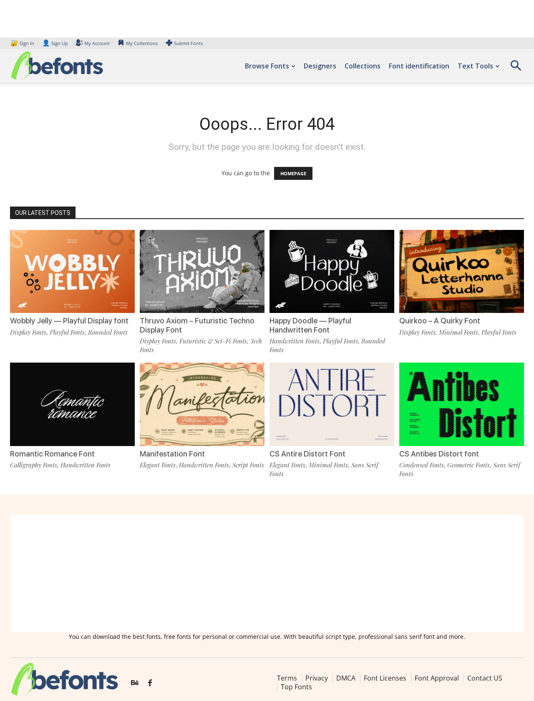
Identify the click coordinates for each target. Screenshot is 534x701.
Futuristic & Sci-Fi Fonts (213, 341)
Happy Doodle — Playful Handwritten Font (310, 325)
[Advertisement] (267, 573)
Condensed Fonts (421, 465)
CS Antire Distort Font (307, 453)
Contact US (484, 678)
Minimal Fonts (458, 332)
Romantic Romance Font (52, 453)
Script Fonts (248, 465)
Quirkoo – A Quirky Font (439, 320)
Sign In (22, 43)
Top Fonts (296, 687)
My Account (97, 43)
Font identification (419, 66)
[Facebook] (150, 683)
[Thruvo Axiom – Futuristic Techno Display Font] (202, 271)
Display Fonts (28, 332)
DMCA (345, 678)
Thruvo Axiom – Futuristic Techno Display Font (197, 325)
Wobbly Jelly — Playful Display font (69, 320)
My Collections (142, 43)
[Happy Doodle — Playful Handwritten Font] (332, 271)
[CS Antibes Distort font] (461, 404)
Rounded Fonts (108, 332)
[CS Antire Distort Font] (332, 404)
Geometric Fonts (468, 465)
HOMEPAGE (293, 173)
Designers (320, 66)
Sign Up (55, 43)
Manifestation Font (172, 453)
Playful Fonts (67, 332)
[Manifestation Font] (202, 404)
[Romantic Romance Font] (72, 404)
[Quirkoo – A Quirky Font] (461, 271)
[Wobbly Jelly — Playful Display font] (72, 271)
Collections (362, 66)
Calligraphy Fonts (33, 465)
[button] (516, 68)
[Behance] (135, 683)
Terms (287, 678)
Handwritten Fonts (295, 341)
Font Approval (437, 678)
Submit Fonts (188, 43)
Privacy (316, 678)
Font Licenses (385, 678)
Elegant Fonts (158, 465)
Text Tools (475, 66)
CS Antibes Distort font (439, 453)
